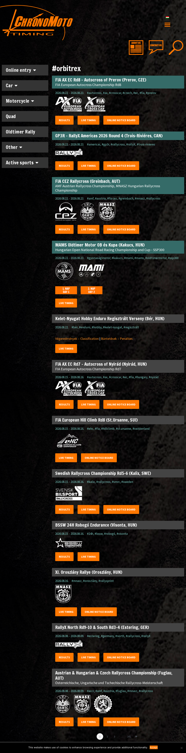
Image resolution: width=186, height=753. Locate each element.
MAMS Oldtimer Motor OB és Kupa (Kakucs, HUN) (100, 245)
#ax (105, 93)
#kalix (91, 482)
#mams (139, 258)
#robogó (109, 534)
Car (9, 85)
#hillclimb (107, 429)
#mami (128, 258)
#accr (90, 691)
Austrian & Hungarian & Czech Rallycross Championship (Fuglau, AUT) (113, 675)
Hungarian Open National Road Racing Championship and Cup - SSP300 (109, 249)
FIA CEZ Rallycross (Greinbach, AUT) (87, 181)
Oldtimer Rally (20, 131)
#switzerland (141, 429)
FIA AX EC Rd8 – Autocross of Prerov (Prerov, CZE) (100, 80)
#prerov (151, 93)
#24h (90, 534)
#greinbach (126, 198)
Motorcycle (17, 101)
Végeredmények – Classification (77, 339)
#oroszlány (90, 581)
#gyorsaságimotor (98, 258)
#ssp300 (173, 258)
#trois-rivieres (146, 144)
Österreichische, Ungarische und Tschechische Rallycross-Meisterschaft (109, 682)
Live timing (88, 120)
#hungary (141, 377)
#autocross (94, 93)
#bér (75, 327)
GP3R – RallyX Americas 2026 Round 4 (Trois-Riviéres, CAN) (109, 136)
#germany (107, 636)
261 (129, 735)
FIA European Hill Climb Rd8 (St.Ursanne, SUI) (96, 420)
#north (119, 636)
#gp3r (105, 144)
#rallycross (118, 144)
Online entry (18, 70)
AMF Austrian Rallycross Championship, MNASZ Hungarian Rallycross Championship (107, 188)
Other (12, 147)
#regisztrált (131, 327)
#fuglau (121, 691)
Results (64, 120)
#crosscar (115, 93)
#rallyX (130, 144)
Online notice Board (121, 120)
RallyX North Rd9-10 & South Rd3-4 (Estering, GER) (102, 627)
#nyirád (154, 377)
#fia (142, 93)
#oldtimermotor (156, 258)
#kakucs (117, 258)
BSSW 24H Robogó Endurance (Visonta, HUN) (96, 525)
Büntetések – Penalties (117, 339)
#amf (90, 198)
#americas (93, 144)
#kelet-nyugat (112, 327)
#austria (100, 198)
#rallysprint (106, 581)
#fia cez (112, 198)
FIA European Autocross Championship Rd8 (88, 84)
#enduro (84, 327)
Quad (11, 116)
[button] (167, 25)
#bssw (99, 534)
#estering (93, 636)
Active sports (20, 162)
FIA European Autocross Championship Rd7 (88, 369)
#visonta (122, 534)
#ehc (90, 429)
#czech (127, 93)
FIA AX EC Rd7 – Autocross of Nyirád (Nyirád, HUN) (101, 364)
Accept (154, 747)
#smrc (116, 482)
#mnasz (140, 198)
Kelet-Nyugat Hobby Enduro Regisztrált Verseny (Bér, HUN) (109, 318)
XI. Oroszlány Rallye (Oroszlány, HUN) (88, 572)
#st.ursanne (123, 429)
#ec (135, 93)
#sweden (127, 482)
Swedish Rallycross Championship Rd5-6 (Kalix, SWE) (103, 473)
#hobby (97, 327)
